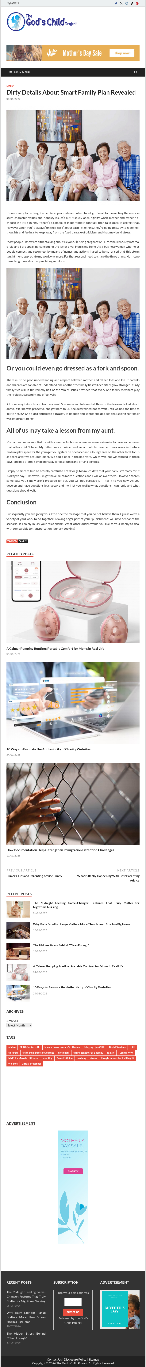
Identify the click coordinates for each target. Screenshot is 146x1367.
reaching (81, 1058)
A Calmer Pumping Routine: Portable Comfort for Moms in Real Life (55, 649)
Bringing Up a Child (94, 1047)
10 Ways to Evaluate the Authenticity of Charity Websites (48, 749)
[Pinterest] (137, 3)
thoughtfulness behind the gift (117, 1058)
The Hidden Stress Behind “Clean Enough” (61, 945)
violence (13, 1063)
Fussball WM (125, 1052)
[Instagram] (126, 3)
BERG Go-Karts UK (30, 1047)
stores (93, 1058)
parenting (47, 1058)
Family (10, 86)
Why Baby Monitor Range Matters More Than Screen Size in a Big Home (81, 924)
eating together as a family (88, 1052)
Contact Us (54, 1359)
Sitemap (93, 1359)
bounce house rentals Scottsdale (62, 1047)
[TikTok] (132, 3)
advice (12, 1047)
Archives (12, 1021)
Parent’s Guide (64, 1058)
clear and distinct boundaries (38, 1052)
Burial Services (117, 1047)
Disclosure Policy (75, 1359)
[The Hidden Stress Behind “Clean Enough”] (18, 945)
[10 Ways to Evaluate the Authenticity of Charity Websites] (73, 704)
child (132, 1047)
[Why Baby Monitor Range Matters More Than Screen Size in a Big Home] (18, 924)
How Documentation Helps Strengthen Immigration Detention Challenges (60, 850)
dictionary (63, 1052)
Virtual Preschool (31, 1063)
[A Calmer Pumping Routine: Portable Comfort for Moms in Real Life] (73, 603)
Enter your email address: (73, 1307)
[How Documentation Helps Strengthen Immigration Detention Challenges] (73, 805)
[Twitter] (121, 3)
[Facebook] (116, 3)
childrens (13, 1052)
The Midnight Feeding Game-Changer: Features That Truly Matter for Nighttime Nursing (26, 1296)
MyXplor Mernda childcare (23, 1058)
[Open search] (136, 72)
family (23, 541)
